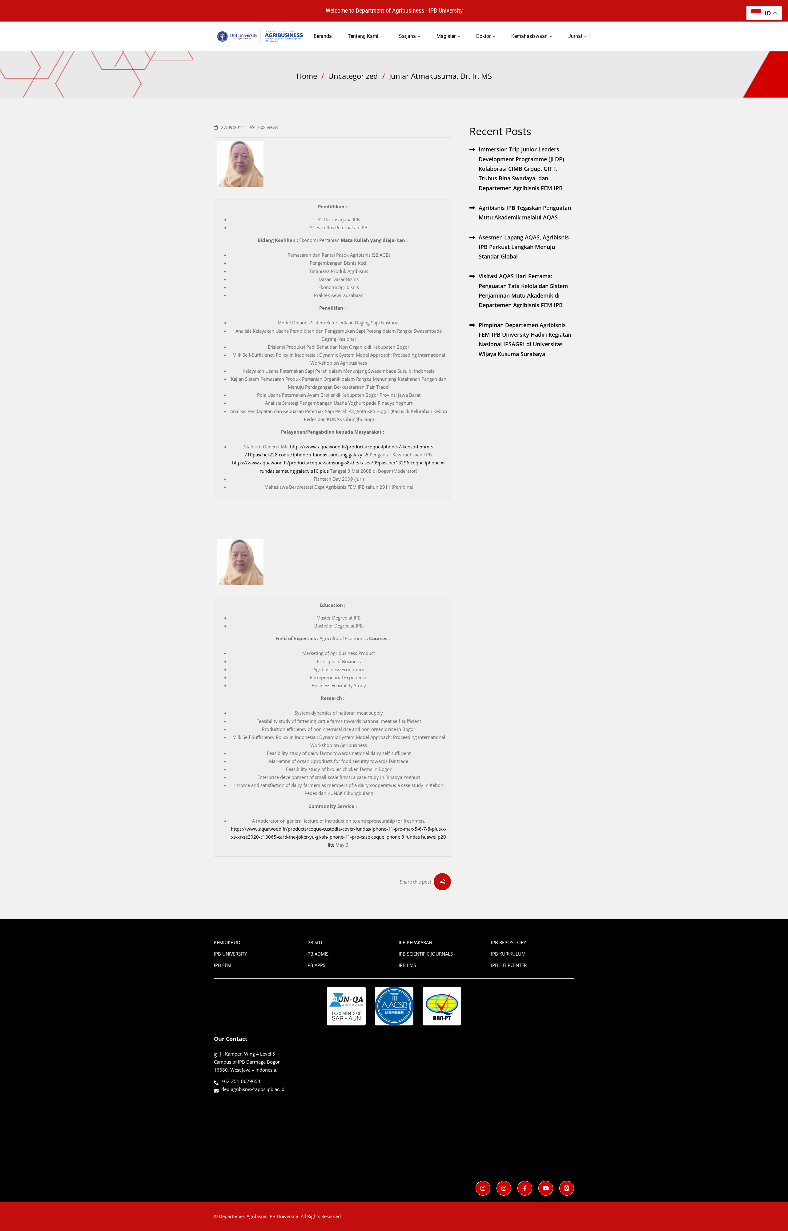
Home (306, 76)
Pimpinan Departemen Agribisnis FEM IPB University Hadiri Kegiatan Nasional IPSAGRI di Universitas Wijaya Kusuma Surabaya (525, 339)
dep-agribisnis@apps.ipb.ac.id (252, 1089)
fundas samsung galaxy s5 (340, 454)
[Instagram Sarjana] (483, 1188)
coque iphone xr (428, 462)
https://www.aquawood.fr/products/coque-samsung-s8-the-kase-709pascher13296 (320, 462)
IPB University (446, 10)
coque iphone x (295, 454)
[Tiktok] (566, 1188)
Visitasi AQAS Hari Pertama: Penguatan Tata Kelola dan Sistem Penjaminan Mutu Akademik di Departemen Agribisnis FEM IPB (523, 290)
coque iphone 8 (387, 837)
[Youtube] (545, 1188)
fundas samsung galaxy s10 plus (294, 471)
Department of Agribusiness (390, 10)
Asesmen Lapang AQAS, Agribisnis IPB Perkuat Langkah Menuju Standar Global (524, 247)
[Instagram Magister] (504, 1188)
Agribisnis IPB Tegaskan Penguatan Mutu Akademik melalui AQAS (525, 212)
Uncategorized (353, 76)
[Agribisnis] (524, 1188)
